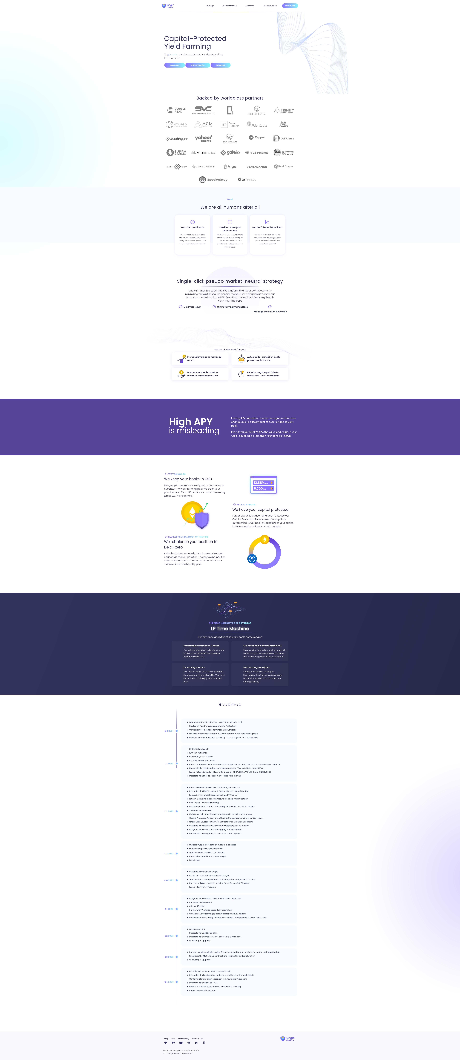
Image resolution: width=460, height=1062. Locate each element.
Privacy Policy (183, 1038)
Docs (173, 1038)
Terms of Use (197, 1038)
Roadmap (249, 6)
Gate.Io (203, 756)
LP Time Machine (229, 6)
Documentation (270, 6)
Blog (166, 1038)
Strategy (210, 6)
